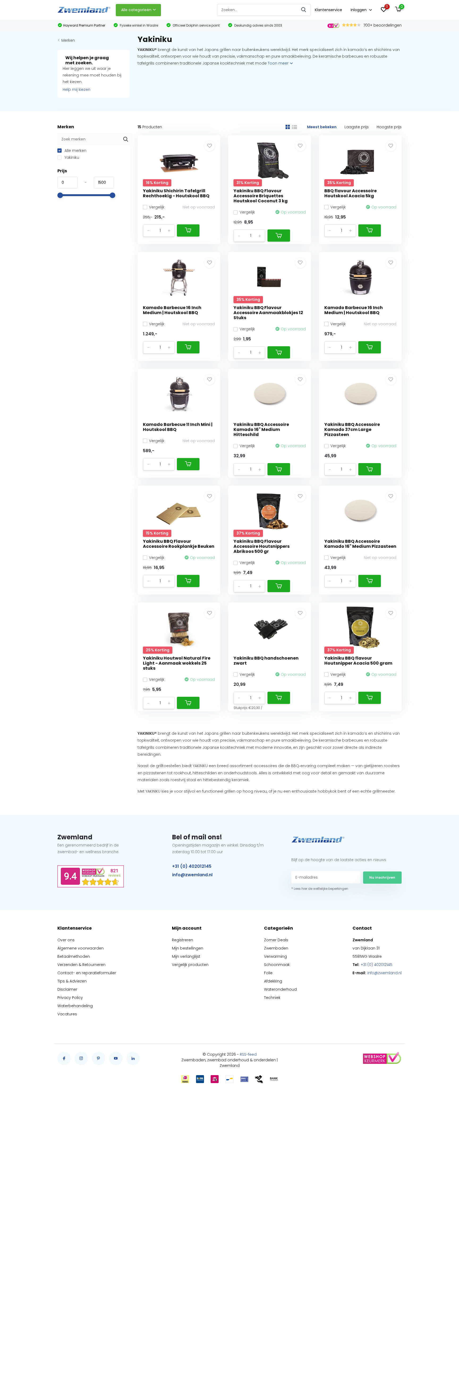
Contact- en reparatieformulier (86, 973)
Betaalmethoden (73, 956)
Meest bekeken (322, 127)
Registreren (182, 940)
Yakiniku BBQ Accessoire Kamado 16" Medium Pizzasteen (360, 543)
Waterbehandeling (75, 1005)
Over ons (66, 940)
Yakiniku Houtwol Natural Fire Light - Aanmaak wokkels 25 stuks (176, 663)
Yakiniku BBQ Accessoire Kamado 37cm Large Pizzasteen (352, 429)
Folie (268, 973)
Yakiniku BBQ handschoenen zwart (266, 660)
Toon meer (279, 63)
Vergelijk (156, 207)
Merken (68, 40)
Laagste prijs (357, 127)
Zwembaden (276, 948)
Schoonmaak (277, 964)
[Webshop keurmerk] (382, 1058)
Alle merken (74, 150)
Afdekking (273, 981)
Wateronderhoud (280, 989)
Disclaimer (67, 989)
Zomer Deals (276, 940)
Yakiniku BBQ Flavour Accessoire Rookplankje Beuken (178, 543)
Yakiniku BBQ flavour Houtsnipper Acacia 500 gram (358, 660)
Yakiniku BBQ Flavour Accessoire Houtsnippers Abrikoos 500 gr (261, 546)
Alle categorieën (136, 9)
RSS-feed (248, 1054)
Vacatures (67, 1014)
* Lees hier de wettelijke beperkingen (319, 888)
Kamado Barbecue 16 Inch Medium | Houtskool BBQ (172, 310)
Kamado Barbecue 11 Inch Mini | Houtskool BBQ (177, 427)
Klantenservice (328, 9)
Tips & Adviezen (72, 981)
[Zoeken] (304, 10)
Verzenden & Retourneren (81, 964)
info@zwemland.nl (192, 875)
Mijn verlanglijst (186, 956)
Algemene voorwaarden (80, 948)
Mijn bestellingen (187, 948)
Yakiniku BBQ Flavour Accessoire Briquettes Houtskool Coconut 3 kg (260, 196)
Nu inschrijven (382, 877)
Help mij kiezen (76, 89)
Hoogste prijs (389, 127)
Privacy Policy (70, 997)
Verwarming (275, 956)
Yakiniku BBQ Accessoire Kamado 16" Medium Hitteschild (261, 429)
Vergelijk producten (190, 964)
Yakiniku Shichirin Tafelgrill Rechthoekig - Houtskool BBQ (176, 193)
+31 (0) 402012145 (191, 866)
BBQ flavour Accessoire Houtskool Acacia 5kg (350, 193)
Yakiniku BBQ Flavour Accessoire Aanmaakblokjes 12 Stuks (268, 313)
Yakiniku (71, 157)
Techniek (272, 997)
